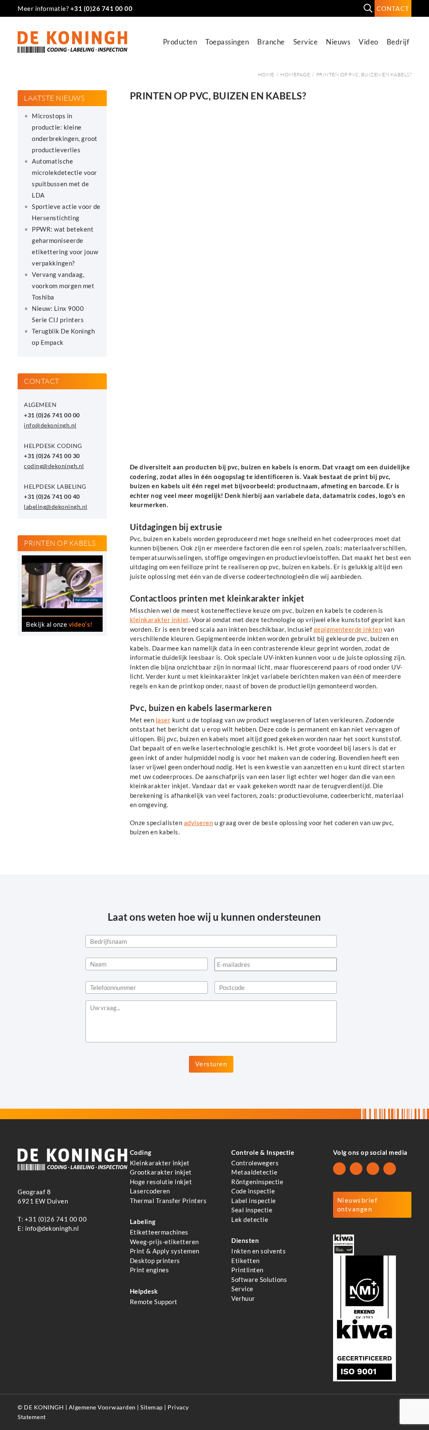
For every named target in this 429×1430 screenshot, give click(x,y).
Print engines (149, 1270)
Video (368, 41)
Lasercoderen (150, 1191)
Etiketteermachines (159, 1232)
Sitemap (151, 1407)
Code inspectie (253, 1191)
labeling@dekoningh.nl (56, 506)
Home (266, 74)
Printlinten (247, 1270)
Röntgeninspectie (257, 1181)
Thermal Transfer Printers (168, 1200)
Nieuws (338, 41)
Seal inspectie (251, 1210)
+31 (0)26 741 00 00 (101, 8)
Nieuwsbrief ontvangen (357, 1204)
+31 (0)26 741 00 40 (52, 496)
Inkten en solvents (258, 1251)
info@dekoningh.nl (50, 425)
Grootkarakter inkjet (161, 1172)
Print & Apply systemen (164, 1251)
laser (163, 720)
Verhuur (243, 1298)
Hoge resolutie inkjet (161, 1181)
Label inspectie (253, 1200)
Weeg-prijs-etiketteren (164, 1241)
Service (305, 41)
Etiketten (245, 1260)
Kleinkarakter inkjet (160, 1163)
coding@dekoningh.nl (54, 466)
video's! (81, 624)
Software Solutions (259, 1279)
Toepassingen (227, 41)
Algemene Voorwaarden (102, 1407)
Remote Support (154, 1301)
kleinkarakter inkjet (159, 619)
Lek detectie (249, 1219)
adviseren (198, 822)
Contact (393, 8)
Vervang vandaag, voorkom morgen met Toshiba (63, 286)
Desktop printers (155, 1260)
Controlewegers (255, 1163)
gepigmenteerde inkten (348, 629)
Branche (271, 41)
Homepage (295, 74)
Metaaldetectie (254, 1172)
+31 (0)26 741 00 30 (52, 456)
